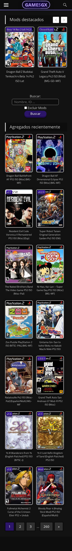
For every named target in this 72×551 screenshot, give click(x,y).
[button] (64, 20)
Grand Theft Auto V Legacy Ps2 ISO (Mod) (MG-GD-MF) (52, 76)
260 (46, 526)
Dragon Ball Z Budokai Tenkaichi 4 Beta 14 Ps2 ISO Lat (19, 76)
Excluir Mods (36, 108)
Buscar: (35, 96)
